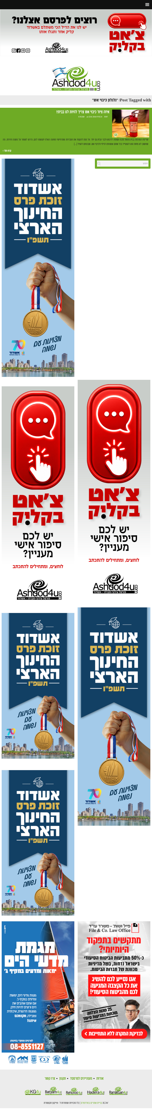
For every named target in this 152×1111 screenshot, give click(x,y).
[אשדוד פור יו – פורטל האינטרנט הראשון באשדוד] (76, 75)
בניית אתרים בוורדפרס (91, 1103)
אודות (100, 1078)
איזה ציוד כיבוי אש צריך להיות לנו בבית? (82, 112)
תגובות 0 (81, 117)
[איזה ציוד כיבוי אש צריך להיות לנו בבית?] (130, 123)
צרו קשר (50, 1078)
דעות (106, 117)
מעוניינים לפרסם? (81, 1078)
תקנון (62, 1078)
